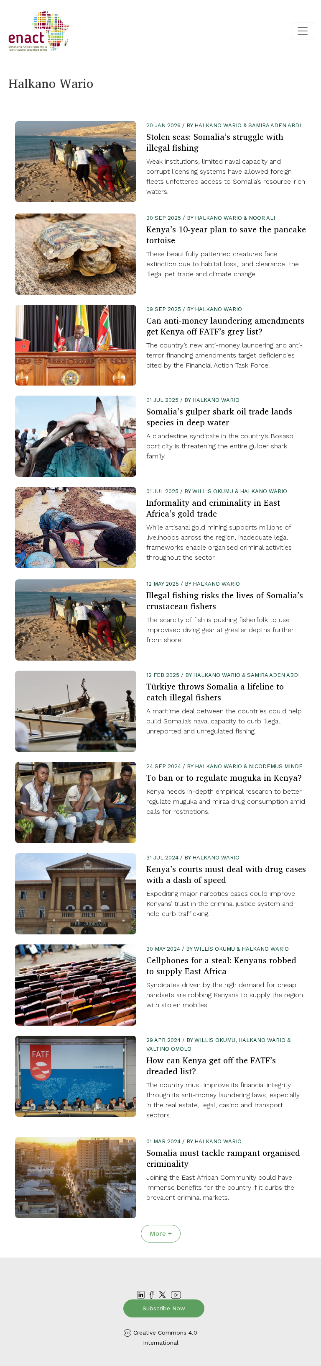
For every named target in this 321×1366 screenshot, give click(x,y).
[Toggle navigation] (302, 31)
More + (161, 1233)
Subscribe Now (164, 1308)
